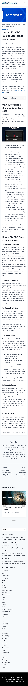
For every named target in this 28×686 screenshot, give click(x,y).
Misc (3, 628)
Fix (3, 599)
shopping (4, 645)
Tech (3, 650)
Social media (5, 648)
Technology (5, 652)
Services (4, 643)
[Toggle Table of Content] (22, 98)
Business (4, 583)
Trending (4, 660)
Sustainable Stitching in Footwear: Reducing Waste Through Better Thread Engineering (14, 556)
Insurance (5, 614)
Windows (4, 667)
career (4, 585)
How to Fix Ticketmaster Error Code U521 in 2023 (21, 472)
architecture (5, 575)
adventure (5, 571)
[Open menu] (24, 3)
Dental (4, 587)
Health (4, 607)
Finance (4, 597)
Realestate (5, 633)
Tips (3, 655)
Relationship (5, 636)
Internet (4, 616)
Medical (4, 626)
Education (5, 592)
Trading (4, 657)
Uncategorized (6, 662)
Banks (4, 580)
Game (3, 602)
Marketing (5, 624)
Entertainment (6, 595)
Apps (3, 573)
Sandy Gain (6, 43)
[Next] (23, 505)
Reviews (4, 638)
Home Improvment (7, 609)
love (3, 621)
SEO (3, 640)
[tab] (12, 520)
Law (3, 619)
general (4, 604)
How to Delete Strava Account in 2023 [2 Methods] (7, 471)
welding (4, 664)
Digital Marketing (7, 590)
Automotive (5, 578)
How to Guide (6, 29)
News (3, 631)
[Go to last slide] (4, 505)
